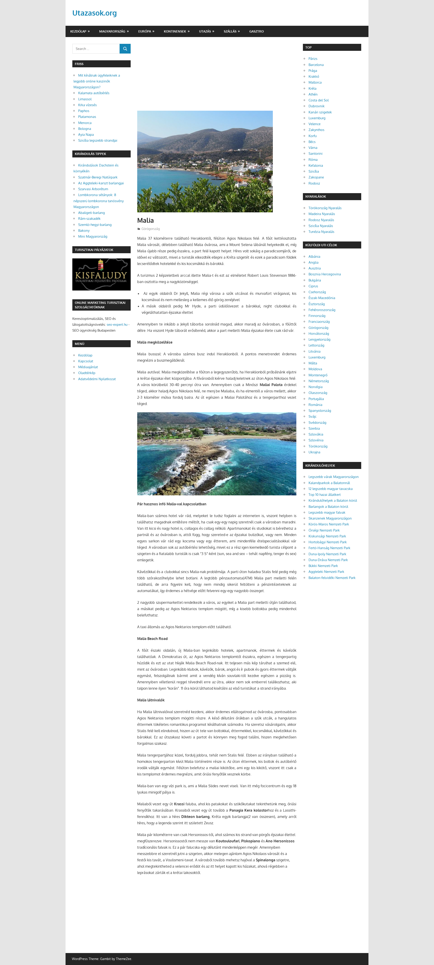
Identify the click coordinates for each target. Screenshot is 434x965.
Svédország (317, 422)
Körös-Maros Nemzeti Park (329, 524)
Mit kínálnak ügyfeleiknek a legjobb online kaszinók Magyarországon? (96, 81)
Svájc (312, 416)
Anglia (313, 262)
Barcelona (316, 65)
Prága (313, 70)
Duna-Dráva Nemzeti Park (328, 560)
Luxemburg (317, 118)
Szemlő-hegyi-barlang (95, 225)
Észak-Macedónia (322, 298)
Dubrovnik (317, 106)
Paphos (83, 111)
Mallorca (315, 82)
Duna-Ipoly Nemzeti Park (327, 554)
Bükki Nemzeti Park (323, 566)
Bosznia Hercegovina (325, 274)
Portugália (316, 399)
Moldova (315, 369)
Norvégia (316, 387)
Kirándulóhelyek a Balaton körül (333, 500)
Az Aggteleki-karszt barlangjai (101, 183)
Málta (313, 363)
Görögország (151, 229)
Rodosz (314, 183)
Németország (319, 381)
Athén (313, 94)
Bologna (84, 128)
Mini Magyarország (92, 236)
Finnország (317, 316)
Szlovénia (316, 440)
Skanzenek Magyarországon (330, 518)
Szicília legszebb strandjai (97, 140)
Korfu (313, 136)
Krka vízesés (87, 105)
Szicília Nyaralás (321, 226)
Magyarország (112, 31)
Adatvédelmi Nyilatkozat (97, 379)
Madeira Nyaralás (322, 214)
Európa (144, 31)
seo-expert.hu (117, 324)
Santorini (316, 153)
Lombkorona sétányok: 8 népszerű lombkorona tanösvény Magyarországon (98, 201)
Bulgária (315, 280)
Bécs (312, 142)
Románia (315, 405)
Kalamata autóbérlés (93, 93)
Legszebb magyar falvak (327, 512)
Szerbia (314, 428)
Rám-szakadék (89, 218)
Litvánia (315, 351)
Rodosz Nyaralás (321, 220)
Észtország (317, 304)
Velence (315, 124)
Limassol (85, 99)
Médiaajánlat (88, 367)
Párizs (313, 58)
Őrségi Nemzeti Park (324, 530)
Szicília (314, 171)
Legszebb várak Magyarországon (334, 477)
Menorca (85, 123)
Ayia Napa (86, 134)
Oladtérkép (86, 373)
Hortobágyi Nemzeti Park (328, 542)
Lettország (316, 345)
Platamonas (87, 117)
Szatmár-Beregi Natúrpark (98, 177)
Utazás (205, 31)
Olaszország (318, 393)
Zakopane (316, 177)
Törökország (318, 446)
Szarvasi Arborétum (93, 189)
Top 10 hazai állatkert (325, 494)
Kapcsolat (85, 361)
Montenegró (318, 375)
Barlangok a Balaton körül (328, 506)
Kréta (312, 88)
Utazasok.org (94, 12)
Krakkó (314, 76)
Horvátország (319, 333)
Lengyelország (319, 339)
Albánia (314, 256)
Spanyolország (320, 410)
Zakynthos (316, 130)
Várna (313, 147)
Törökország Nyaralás (325, 208)
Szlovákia (316, 434)
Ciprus (313, 286)
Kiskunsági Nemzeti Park (327, 536)
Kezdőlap (78, 31)
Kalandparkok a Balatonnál (329, 483)
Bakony (84, 230)
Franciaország (319, 321)
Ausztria (315, 268)
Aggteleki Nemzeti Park (326, 571)
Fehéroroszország (322, 310)
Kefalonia (316, 165)
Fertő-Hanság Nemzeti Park (329, 548)
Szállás (230, 31)
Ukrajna (314, 452)
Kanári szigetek (320, 112)
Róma (313, 159)
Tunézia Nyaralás (321, 232)
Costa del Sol (319, 100)
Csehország (317, 292)
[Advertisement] (216, 77)
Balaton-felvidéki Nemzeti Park (332, 578)
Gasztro (256, 31)
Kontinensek (175, 31)
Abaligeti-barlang (91, 213)
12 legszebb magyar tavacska (331, 489)
